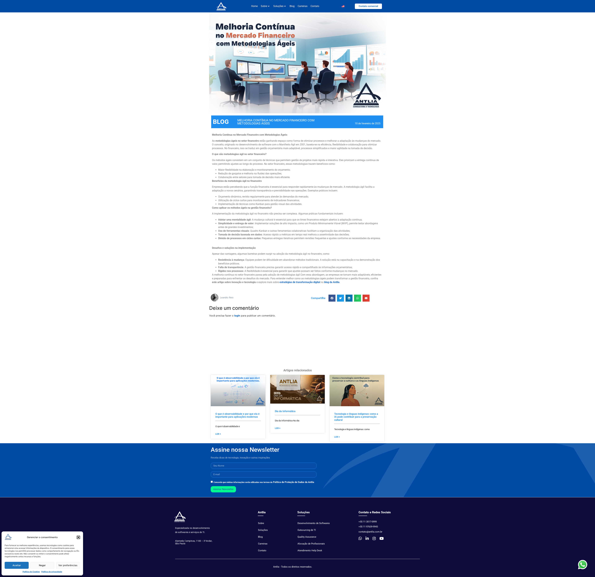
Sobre (261, 523)
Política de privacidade (51, 571)
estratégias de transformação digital (300, 282)
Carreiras (302, 6)
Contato (315, 6)
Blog (292, 6)
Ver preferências (67, 565)
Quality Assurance (307, 536)
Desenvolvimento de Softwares (314, 523)
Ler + (218, 434)
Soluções (278, 6)
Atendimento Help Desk (310, 550)
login (237, 315)
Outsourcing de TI (307, 530)
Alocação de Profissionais (311, 543)
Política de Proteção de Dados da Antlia (293, 482)
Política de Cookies (31, 571)
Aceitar (17, 565)
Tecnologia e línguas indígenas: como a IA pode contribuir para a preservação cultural (356, 416)
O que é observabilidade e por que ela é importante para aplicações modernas (237, 415)
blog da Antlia (331, 282)
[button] (78, 537)
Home (254, 6)
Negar (42, 565)
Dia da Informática (285, 411)
